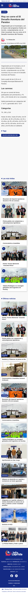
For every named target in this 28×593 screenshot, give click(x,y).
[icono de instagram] (16, 575)
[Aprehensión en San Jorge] (14, 451)
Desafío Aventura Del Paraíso (11, 135)
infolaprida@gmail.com (14, 559)
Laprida (4, 12)
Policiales (5, 456)
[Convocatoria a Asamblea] (14, 233)
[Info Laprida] (14, 5)
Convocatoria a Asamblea (11, 243)
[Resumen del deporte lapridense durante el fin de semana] (14, 189)
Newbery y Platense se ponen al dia (14, 359)
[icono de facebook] (11, 575)
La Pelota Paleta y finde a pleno (12, 543)
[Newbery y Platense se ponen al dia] (14, 350)
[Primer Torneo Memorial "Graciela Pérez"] (14, 253)
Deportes (4, 313)
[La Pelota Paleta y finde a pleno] (14, 535)
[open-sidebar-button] (2, 5)
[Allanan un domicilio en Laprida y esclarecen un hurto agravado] (14, 470)
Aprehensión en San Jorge (11, 460)
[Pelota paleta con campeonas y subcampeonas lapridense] (14, 211)
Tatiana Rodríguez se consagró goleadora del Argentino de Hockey (13, 287)
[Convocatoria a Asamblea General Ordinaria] (14, 369)
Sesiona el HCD (7, 524)
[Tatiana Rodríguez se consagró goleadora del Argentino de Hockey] (14, 275)
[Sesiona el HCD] (14, 515)
